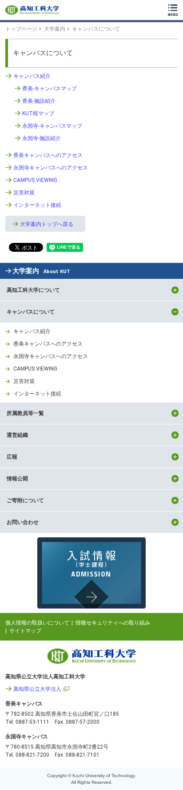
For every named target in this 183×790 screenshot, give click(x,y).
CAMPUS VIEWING (35, 180)
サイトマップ (25, 631)
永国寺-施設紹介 (41, 138)
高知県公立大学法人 (37, 689)
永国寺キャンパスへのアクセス (50, 168)
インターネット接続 (37, 205)
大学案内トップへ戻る (46, 224)
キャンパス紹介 (32, 76)
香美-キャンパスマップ (49, 88)
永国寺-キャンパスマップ (52, 126)
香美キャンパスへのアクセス (48, 155)
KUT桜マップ (38, 113)
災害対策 (24, 192)
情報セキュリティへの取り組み (113, 623)
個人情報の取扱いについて (37, 623)
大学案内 (41, 271)
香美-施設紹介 (39, 101)
